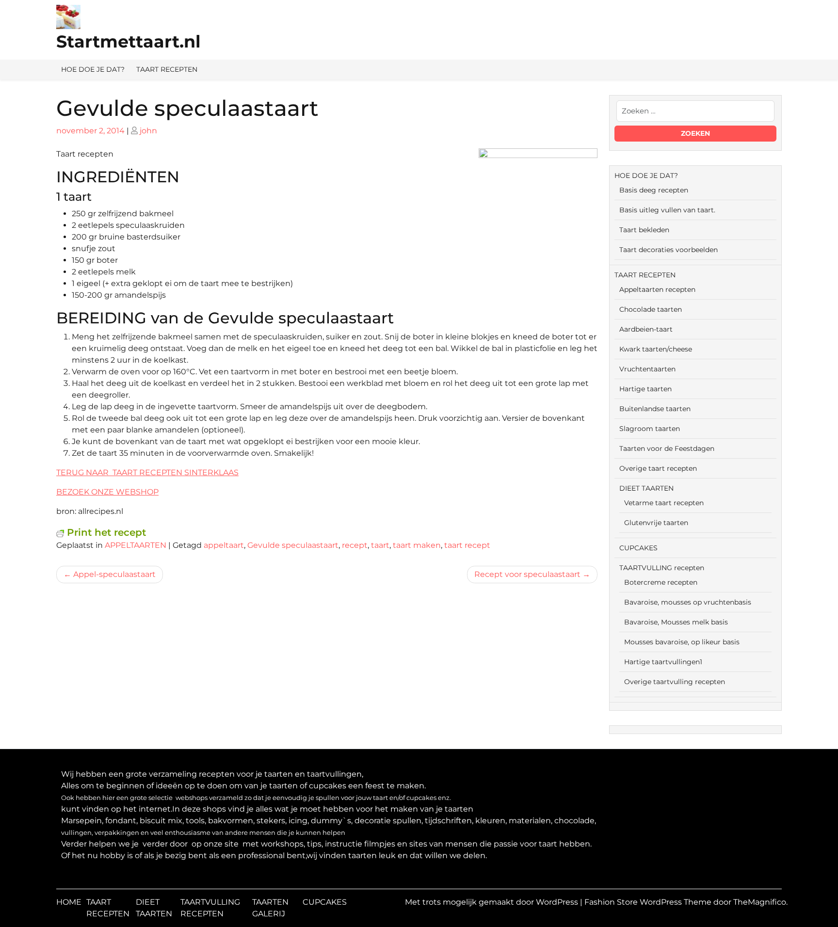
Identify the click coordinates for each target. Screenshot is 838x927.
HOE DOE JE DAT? (93, 69)
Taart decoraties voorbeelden (668, 249)
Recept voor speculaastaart (527, 574)
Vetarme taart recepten (664, 502)
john (148, 130)
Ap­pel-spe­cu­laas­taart (114, 574)
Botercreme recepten (660, 582)
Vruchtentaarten (647, 369)
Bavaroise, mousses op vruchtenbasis (687, 602)
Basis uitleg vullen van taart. (667, 210)
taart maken (417, 545)
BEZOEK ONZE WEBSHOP (107, 491)
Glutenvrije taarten (656, 522)
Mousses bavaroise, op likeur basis (682, 642)
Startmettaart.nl (128, 41)
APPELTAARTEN (135, 545)
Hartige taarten (645, 388)
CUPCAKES (638, 547)
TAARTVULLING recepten (661, 567)
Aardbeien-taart (646, 329)
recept (355, 545)
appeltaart (224, 545)
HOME (68, 902)
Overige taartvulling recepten (674, 681)
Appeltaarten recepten (657, 289)
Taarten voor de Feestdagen (666, 448)
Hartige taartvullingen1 (663, 661)
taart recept (467, 545)
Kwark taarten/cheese (655, 349)
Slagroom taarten (649, 428)
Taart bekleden (644, 229)
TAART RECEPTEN (166, 69)
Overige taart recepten (658, 468)
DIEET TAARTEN (646, 488)
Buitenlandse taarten (655, 408)
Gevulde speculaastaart (292, 545)
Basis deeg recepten (653, 190)
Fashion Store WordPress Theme (648, 902)
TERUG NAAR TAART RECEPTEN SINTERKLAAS (147, 472)
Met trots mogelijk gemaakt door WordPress (492, 902)
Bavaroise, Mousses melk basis (676, 622)
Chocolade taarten (650, 309)
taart (380, 545)
